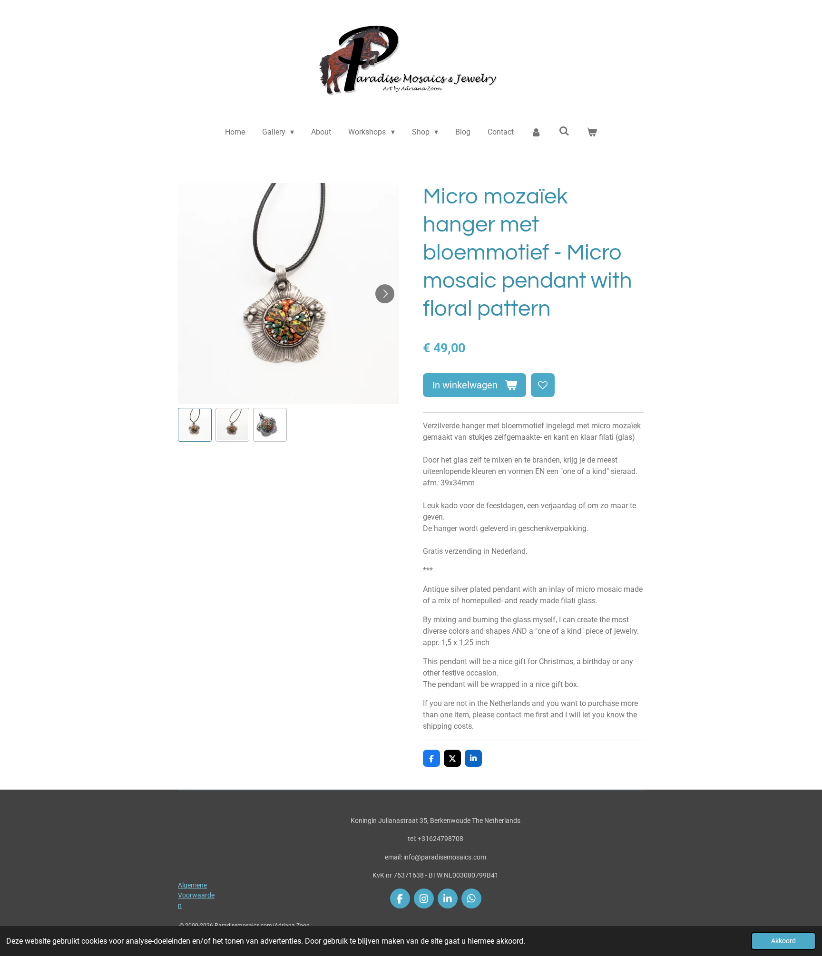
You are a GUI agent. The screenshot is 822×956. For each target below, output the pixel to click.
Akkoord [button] (783, 941)
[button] (195, 425)
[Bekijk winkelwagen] (591, 132)
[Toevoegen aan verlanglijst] (543, 385)
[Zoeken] (563, 131)
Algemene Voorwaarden (196, 895)
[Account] (536, 132)
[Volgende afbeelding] (384, 293)
